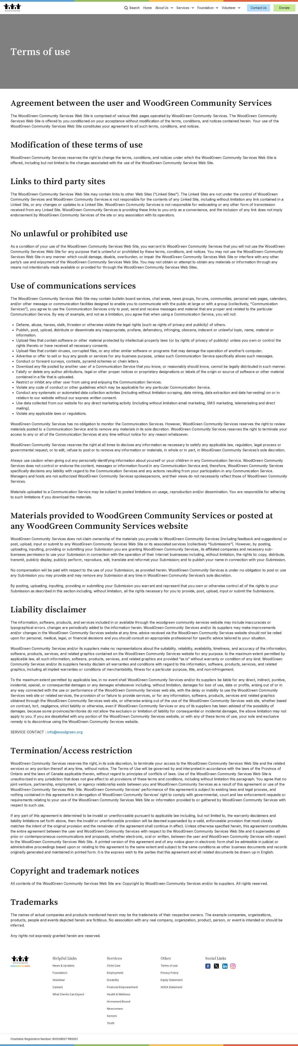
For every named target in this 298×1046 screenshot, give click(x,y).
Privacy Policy (170, 972)
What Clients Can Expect (68, 994)
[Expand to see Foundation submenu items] (217, 8)
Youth (110, 1023)
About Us (162, 8)
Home (147, 8)
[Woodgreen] (12, 7)
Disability (113, 980)
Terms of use (169, 965)
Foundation (205, 8)
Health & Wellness (118, 994)
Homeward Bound (118, 1001)
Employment (115, 972)
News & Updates (63, 965)
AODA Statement (171, 987)
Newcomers (115, 1008)
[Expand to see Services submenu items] (193, 8)
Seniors (112, 1015)
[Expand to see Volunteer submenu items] (239, 8)
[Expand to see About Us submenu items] (172, 8)
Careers (58, 987)
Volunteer (229, 8)
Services (182, 8)
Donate (284, 8)
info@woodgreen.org (64, 732)
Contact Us (259, 8)
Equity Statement (172, 980)
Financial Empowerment (122, 987)
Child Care (113, 965)
